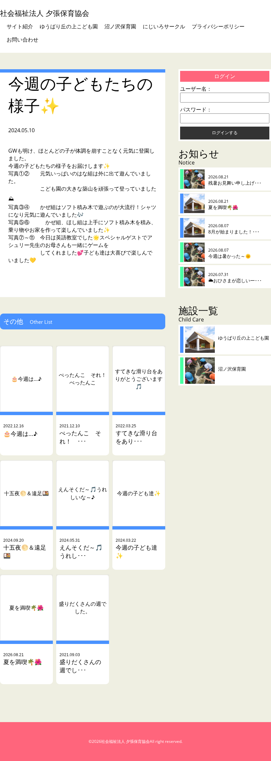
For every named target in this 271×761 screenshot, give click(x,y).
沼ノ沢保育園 (120, 26)
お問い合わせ (22, 39)
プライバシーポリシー (218, 26)
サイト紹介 (20, 26)
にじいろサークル (164, 26)
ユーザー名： (196, 88)
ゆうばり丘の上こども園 (69, 26)
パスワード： (196, 109)
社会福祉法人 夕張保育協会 (44, 13)
